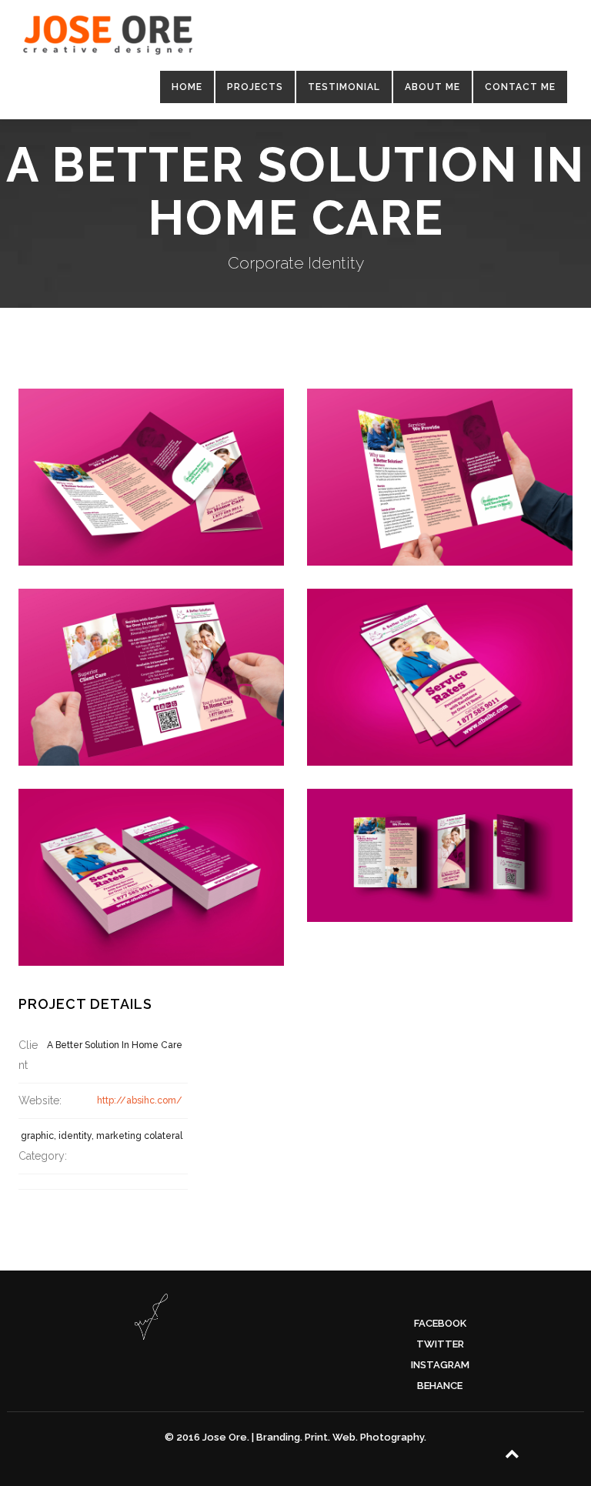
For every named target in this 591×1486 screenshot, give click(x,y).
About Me (432, 87)
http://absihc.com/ (139, 1100)
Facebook (440, 1323)
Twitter (440, 1344)
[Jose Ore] (108, 38)
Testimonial (344, 87)
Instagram (440, 1365)
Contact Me (520, 87)
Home (187, 87)
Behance (439, 1385)
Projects (255, 87)
